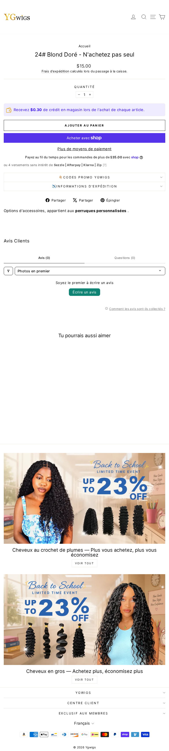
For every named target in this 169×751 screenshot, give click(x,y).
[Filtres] (8, 271)
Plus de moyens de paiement (84, 149)
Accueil (85, 46)
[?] (105, 165)
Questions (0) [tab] (124, 258)
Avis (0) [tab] (44, 258)
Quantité (84, 87)
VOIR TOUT (84, 563)
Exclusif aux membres (83, 713)
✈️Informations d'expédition (84, 186)
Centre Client (83, 703)
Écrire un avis (84, 292)
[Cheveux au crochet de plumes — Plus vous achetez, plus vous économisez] (84, 498)
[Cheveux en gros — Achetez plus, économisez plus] (84, 619)
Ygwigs (83, 692)
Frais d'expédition (55, 71)
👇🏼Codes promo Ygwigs (84, 177)
